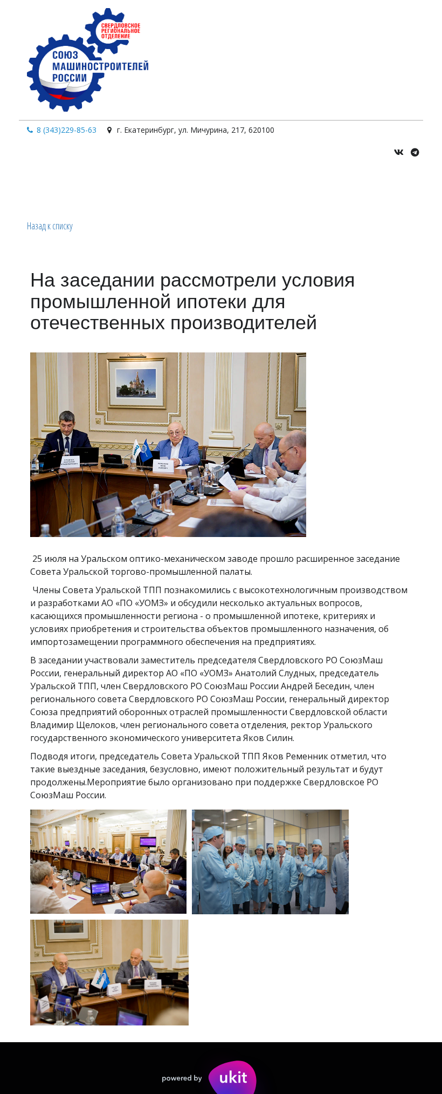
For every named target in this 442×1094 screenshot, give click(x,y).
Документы (408, 187)
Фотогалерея (346, 187)
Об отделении (157, 187)
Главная (48, 187)
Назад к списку (50, 225)
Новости (284, 187)
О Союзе (93, 187)
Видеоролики (226, 187)
